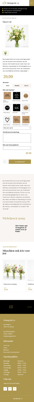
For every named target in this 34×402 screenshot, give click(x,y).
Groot (26, 86)
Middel (17, 86)
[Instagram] (10, 389)
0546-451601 (7, 334)
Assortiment (8, 18)
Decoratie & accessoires (11, 352)
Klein (7, 86)
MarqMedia (17, 398)
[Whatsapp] (14, 389)
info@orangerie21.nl (9, 336)
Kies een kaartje (9, 90)
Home (3, 18)
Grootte (6, 82)
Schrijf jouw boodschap (11, 132)
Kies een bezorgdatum (11, 145)
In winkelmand (20, 162)
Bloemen (6, 350)
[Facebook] (5, 389)
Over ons (6, 345)
